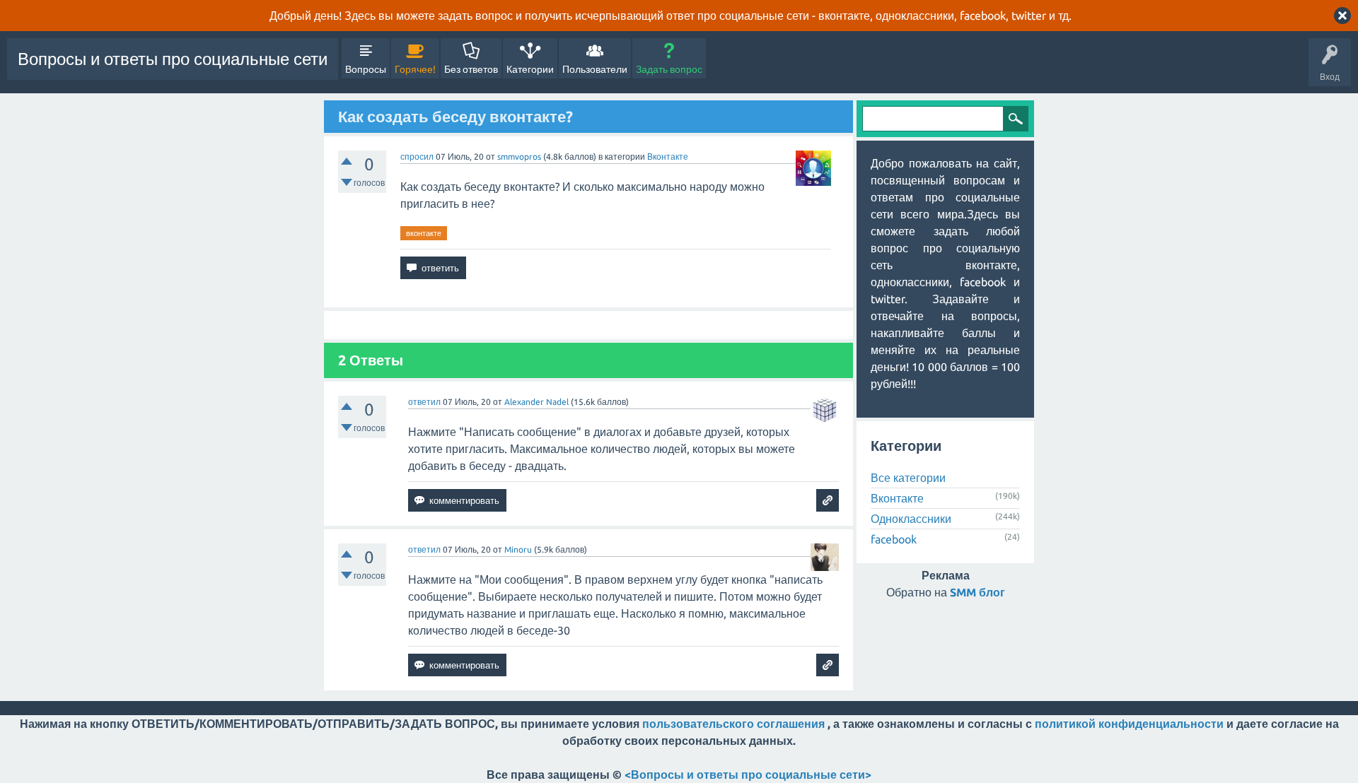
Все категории (908, 477)
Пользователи (594, 69)
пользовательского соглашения (733, 723)
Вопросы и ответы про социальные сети (172, 59)
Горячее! (415, 69)
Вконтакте (667, 156)
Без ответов (471, 69)
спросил (417, 156)
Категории (530, 69)
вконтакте (423, 233)
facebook (894, 539)
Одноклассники (911, 518)
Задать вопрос (669, 69)
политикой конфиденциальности (1129, 723)
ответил (424, 401)
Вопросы (365, 69)
